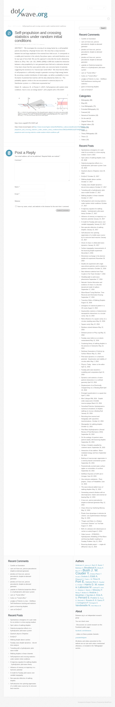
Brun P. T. (78, 571)
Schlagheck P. (83, 603)
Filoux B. (96, 579)
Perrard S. (84, 597)
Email (17, 194)
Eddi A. (94, 576)
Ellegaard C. (79, 579)
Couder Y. (82, 573)
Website (17, 201)
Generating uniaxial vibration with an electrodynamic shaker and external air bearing (93, 495)
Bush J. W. (90, 570)
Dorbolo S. (85, 576)
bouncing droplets (93, 87)
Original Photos (86, 121)
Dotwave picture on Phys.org (90, 333)
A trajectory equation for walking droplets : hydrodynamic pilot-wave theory (92, 211)
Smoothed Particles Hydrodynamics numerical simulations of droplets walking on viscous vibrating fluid (93, 408)
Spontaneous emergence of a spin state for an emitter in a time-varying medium (93, 152)
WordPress (108, 702)
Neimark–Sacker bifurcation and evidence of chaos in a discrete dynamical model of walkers (91, 285)
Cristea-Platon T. (96, 574)
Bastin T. (101, 565)
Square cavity (85, 324)
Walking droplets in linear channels (92, 195)
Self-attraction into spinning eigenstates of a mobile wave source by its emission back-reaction (93, 235)
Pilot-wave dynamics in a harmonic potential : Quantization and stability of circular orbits (93, 359)
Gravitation (92, 39)
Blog (82, 103)
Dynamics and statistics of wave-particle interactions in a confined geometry (92, 380)
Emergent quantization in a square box (93, 393)
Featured (84, 112)
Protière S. (94, 598)
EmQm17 (90, 90)
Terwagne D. (93, 603)
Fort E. (80, 581)
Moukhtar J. (80, 595)
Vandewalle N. (83, 605)
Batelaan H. (79, 568)
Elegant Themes (91, 702)
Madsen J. (81, 590)
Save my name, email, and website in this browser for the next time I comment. (43, 206)
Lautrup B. (96, 587)
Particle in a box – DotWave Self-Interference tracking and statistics (94, 81)
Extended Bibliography (88, 109)
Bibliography (17, 26)
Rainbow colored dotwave (89, 327)
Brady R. (100, 568)
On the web (85, 118)
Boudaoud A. (90, 567)
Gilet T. (81, 585)
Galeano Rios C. (92, 582)
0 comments (41, 44)
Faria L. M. (88, 579)
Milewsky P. (98, 590)
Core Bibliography (87, 106)
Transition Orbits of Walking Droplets (93, 300)
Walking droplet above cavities (91, 179)
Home (9, 26)
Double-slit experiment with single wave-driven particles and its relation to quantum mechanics (94, 266)
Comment (18, 160)
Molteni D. (85, 593)
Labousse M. (85, 587)
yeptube (83, 65)
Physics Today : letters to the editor (93, 364)
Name (17, 187)
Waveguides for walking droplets (91, 424)
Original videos (86, 124)
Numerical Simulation (88, 115)
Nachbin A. (91, 595)
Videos (83, 139)
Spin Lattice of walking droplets (91, 158)
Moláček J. (94, 592)
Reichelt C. (81, 600)
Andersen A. (79, 565)
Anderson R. (88, 565)
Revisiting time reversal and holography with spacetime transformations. (90, 419)
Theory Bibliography (87, 133)
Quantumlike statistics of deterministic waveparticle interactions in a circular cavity (93, 313)
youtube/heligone (80, 637)
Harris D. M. (90, 584)
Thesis (83, 136)
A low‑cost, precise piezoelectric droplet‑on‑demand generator (91, 44)
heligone (23, 44)
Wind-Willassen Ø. (96, 605)
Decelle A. (78, 576)
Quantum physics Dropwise (90, 171)
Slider (83, 130)
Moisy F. (78, 593)
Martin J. (89, 590)
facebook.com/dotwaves (83, 630)
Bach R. (94, 565)
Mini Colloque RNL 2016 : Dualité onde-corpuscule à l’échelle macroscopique (92, 401)
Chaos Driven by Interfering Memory (93, 508)
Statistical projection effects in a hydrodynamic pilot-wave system (93, 67)
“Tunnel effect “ (91, 73)
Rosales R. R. (91, 600)
